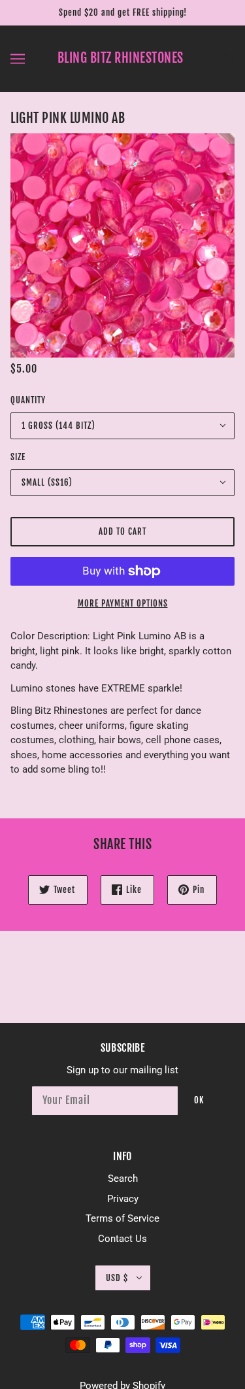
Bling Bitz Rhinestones (120, 58)
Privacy (123, 1199)
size (17, 457)
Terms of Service (122, 1218)
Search (123, 1178)
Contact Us (122, 1239)
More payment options (123, 603)
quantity (28, 400)
